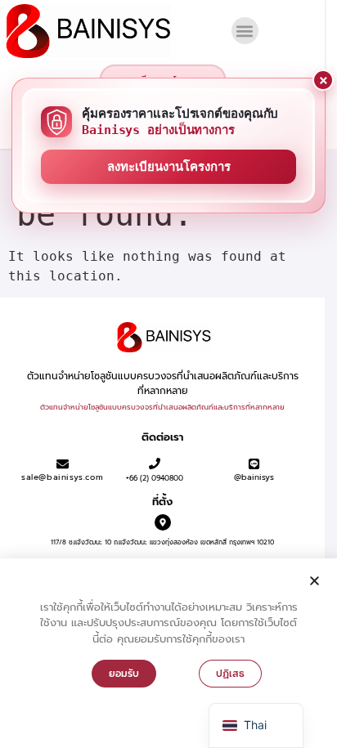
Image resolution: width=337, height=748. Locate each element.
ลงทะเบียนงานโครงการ (169, 166)
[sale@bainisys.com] (62, 464)
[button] (244, 30)
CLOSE (323, 80)
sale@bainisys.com (62, 477)
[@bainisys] (254, 464)
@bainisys (254, 477)
